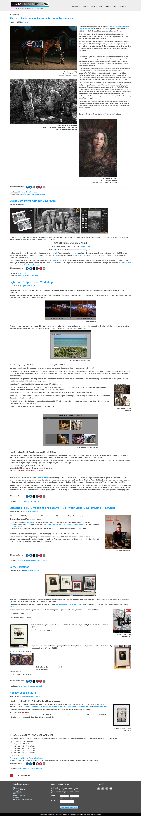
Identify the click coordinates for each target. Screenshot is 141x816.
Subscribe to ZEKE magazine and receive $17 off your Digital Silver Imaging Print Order (62, 507)
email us (15, 793)
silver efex (34, 275)
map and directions (19, 795)
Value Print (46, 239)
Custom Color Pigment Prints (72, 524)
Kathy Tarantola (42, 478)
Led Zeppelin (63, 604)
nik (20, 275)
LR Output (16, 474)
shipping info (17, 797)
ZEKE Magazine (28, 522)
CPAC (21, 194)
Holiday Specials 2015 (23, 692)
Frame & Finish (104, 7)
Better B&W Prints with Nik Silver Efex (33, 200)
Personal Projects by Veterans (35, 194)
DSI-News (21, 192)
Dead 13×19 (39, 618)
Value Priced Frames (100, 706)
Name (53, 795)
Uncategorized (42, 560)
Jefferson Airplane (75, 604)
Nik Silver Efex (80, 255)
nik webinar (26, 275)
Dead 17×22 (39, 613)
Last (71, 798)
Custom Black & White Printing (51, 706)
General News (23, 560)
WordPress (80, 814)
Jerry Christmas (19, 566)
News (27, 192)
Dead (57, 604)
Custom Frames (83, 706)
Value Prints (17, 527)
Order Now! (85, 246)
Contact (123, 7)
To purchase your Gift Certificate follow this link (27, 758)
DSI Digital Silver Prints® (52, 524)
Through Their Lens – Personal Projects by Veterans (42, 18)
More (114, 7)
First (61, 798)
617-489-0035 (17, 792)
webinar (55, 260)
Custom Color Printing (31, 706)
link (56, 253)
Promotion (34, 192)
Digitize (92, 7)
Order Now (74, 7)
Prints (84, 7)
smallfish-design (96, 814)
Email (53, 801)
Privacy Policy (66, 814)
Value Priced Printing (69, 706)
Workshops (35, 501)
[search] (128, 7)
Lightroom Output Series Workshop (31, 282)
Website (12, 607)
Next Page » (25, 775)
